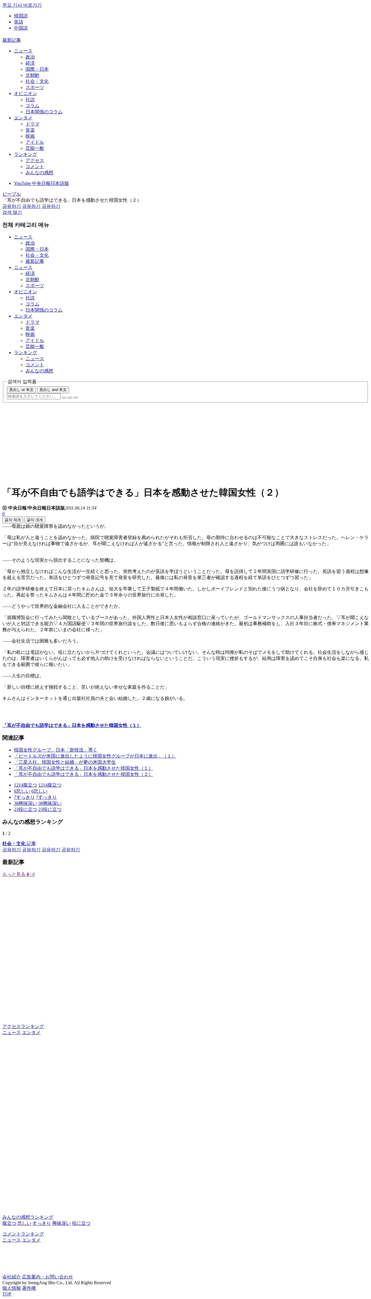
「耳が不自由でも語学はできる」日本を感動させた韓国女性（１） (83, 768)
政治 (30, 56)
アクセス (35, 160)
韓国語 (21, 15)
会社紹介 (11, 1276)
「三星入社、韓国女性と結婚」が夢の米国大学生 (65, 762)
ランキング (25, 154)
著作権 (29, 1288)
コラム (32, 105)
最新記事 (11, 40)
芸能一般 (35, 148)
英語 (18, 21)
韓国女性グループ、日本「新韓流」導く (55, 749)
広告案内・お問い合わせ (47, 1276)
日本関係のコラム (44, 111)
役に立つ (81, 1223)
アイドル (35, 142)
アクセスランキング (23, 1026)
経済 (30, 63)
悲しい (24, 1223)
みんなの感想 (39, 172)
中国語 (21, 28)
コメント (35, 166)
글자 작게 (13, 520)
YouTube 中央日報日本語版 (41, 183)
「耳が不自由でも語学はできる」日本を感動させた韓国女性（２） (83, 774)
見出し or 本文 (21, 389)
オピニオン (25, 93)
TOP (6, 1293)
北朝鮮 (32, 75)
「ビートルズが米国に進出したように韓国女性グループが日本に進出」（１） (95, 756)
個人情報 (11, 1288)
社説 (30, 99)
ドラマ (32, 123)
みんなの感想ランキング (27, 1217)
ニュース (23, 50)
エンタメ (23, 117)
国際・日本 (37, 69)
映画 (30, 136)
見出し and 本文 (53, 389)
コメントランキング (23, 1233)
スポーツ (35, 87)
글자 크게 (35, 520)
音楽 (30, 130)
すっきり (41, 1223)
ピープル (11, 194)
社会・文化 (37, 81)
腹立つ (9, 1223)
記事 (19, 843)
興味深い (61, 1223)
